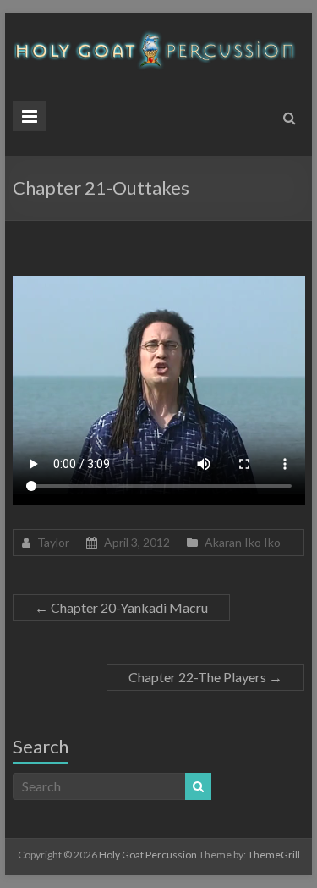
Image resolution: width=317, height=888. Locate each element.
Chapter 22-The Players (205, 677)
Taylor (53, 542)
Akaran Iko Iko (243, 542)
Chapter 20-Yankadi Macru (121, 607)
